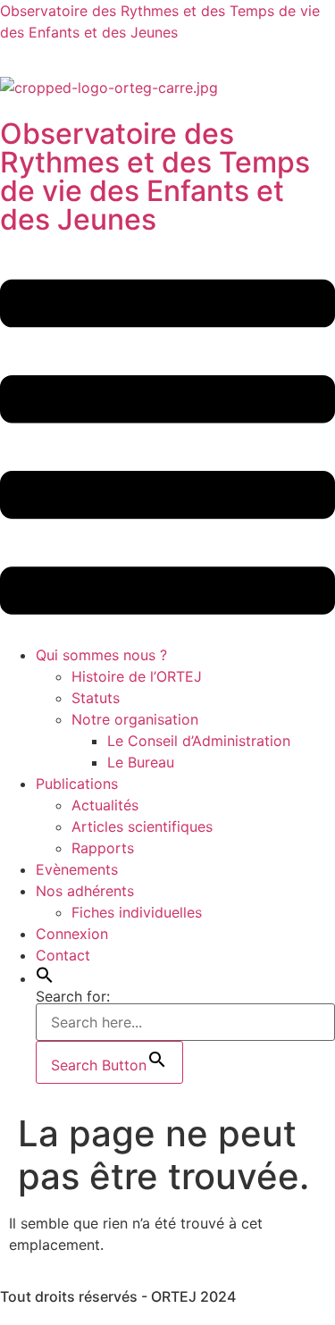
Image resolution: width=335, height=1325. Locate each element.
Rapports (102, 848)
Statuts (95, 698)
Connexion (72, 934)
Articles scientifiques (142, 826)
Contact (63, 955)
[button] (167, 450)
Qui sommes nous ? (101, 655)
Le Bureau (140, 762)
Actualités (104, 805)
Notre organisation (134, 719)
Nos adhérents (85, 891)
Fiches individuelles (136, 912)
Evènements (77, 869)
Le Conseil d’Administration (198, 741)
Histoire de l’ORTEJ (136, 676)
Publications (77, 783)
